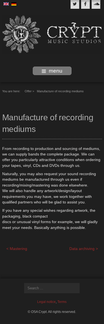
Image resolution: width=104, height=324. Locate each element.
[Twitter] (74, 4)
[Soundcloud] (96, 4)
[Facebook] (85, 4)
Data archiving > (83, 249)
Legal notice (46, 302)
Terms (62, 302)
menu (55, 71)
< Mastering (16, 249)
